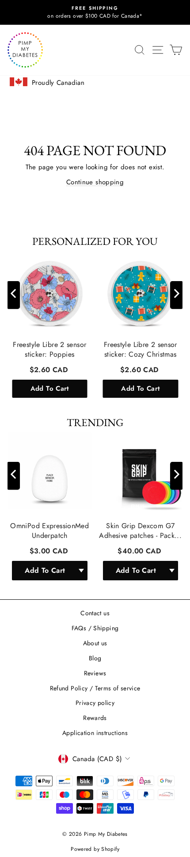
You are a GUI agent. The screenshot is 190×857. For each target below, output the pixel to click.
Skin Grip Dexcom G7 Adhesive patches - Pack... (140, 530)
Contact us (95, 613)
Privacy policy (95, 702)
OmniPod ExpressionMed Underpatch (49, 530)
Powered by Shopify (95, 849)
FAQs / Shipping (95, 628)
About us (95, 643)
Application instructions (95, 732)
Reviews (95, 673)
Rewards (95, 717)
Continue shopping (95, 182)
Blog (95, 658)
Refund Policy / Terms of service (95, 688)
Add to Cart (49, 388)
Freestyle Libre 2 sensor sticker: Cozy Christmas (140, 349)
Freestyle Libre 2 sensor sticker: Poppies (49, 349)
